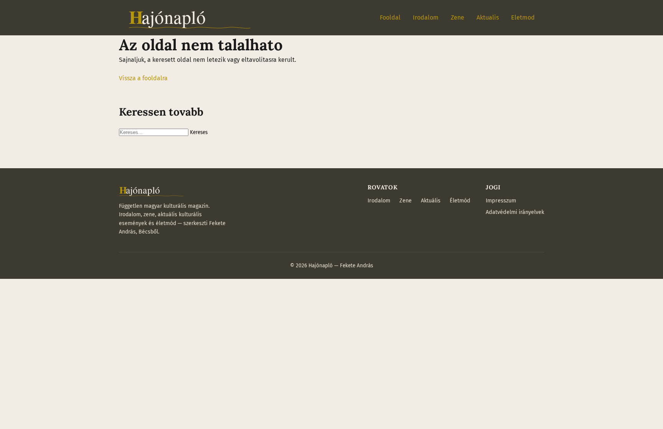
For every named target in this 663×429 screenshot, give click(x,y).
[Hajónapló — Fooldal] (189, 18)
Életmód (460, 200)
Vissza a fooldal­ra (143, 78)
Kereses (199, 132)
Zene (457, 17)
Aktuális (430, 200)
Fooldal (390, 17)
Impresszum (501, 200)
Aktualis (488, 17)
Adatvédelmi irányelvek (515, 212)
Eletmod (523, 17)
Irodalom (426, 17)
